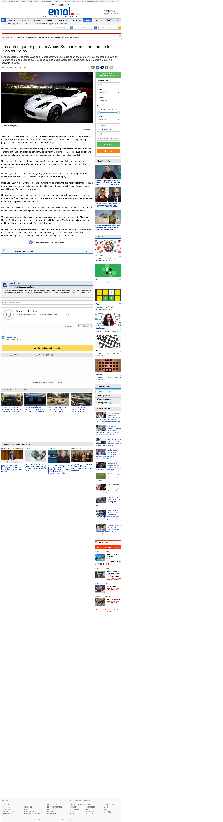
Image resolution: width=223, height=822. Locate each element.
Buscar (109, 145)
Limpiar (109, 151)
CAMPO (88, 805)
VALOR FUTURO (109, 809)
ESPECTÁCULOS (8, 811)
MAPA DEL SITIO (52, 813)
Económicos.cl (87, 1)
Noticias (18, 24)
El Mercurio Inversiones (12, 449)
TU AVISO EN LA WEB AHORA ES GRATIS (108, 611)
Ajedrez (98, 350)
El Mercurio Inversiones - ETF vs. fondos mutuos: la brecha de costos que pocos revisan (11, 468)
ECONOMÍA (6, 807)
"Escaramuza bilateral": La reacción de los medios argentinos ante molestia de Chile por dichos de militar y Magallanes (108, 430)
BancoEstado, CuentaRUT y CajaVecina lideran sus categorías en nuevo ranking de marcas (81, 467)
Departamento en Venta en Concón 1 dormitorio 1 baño (113, 574)
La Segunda (110, 1)
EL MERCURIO (74, 809)
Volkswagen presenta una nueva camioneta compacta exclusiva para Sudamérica (11, 409)
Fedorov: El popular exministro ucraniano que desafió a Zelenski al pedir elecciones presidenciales (108, 182)
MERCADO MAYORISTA (108, 812)
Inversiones (46, 1)
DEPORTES (6, 809)
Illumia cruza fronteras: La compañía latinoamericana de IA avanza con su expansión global (35, 467)
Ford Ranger (111, 586)
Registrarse (115, 14)
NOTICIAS (5, 805)
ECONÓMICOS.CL (110, 805)
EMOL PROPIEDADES (54, 807)
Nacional (11, 20)
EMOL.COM (73, 807)
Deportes (37, 20)
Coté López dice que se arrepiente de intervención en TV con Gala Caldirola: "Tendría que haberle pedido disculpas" (108, 489)
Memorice (99, 304)
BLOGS (72, 811)
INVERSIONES (90, 807)
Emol (4, 1)
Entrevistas (55, 24)
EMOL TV (27, 809)
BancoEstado (77, 449)
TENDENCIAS (28, 805)
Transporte (64, 24)
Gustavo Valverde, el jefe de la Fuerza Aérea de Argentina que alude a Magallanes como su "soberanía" (108, 530)
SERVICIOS (28, 807)
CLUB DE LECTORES (77, 805)
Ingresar (106, 14)
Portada (11, 24)
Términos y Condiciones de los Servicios (67, 820)
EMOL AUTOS (52, 805)
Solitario (98, 374)
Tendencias (76, 20)
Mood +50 (52, 449)
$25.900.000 (113, 589)
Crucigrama (100, 328)
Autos (56, 1)
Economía (24, 20)
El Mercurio (13, 1)
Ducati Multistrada (113, 599)
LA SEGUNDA (90, 811)
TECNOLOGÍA (7, 813)
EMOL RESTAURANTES (32, 813)
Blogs (23, 1)
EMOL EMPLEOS (52, 809)
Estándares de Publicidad (89, 820)
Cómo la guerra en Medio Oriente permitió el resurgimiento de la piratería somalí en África (107, 227)
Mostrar (61, 6)
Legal (30, 1)
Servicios (98, 20)
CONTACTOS (51, 811)
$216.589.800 (102, 564)
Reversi (98, 280)
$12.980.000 (113, 602)
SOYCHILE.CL (90, 813)
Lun (118, 1)
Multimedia (46, 24)
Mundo (49, 20)
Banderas (99, 256)
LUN (87, 809)
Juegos (100, 237)
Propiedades (65, 1)
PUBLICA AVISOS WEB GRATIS (108, 547)
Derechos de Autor (32, 820)
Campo (37, 1)
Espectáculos (63, 20)
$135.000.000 (114, 578)
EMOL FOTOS (29, 811)
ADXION (106, 807)
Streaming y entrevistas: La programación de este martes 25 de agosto (47, 37)
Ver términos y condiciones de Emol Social (47, 382)
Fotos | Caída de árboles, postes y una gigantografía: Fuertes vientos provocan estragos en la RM (108, 502)
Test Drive (25, 24)
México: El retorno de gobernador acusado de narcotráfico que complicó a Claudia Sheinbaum (107, 205)
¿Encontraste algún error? (50, 242)
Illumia (28, 449)
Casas (100, 1)
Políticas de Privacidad (46, 820)
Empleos (76, 1)
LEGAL (72, 813)
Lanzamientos (36, 24)
